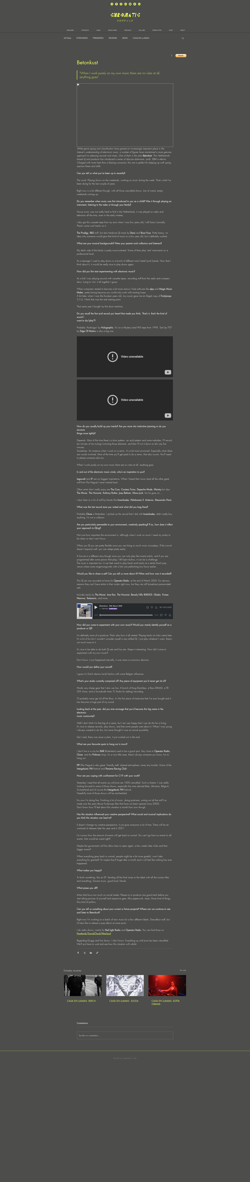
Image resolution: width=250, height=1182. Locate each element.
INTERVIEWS (82, 38)
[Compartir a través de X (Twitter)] (84, 952)
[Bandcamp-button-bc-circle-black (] (125, 4)
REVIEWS (113, 38)
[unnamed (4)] (116, 4)
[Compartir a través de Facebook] (78, 952)
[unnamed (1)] (130, 4)
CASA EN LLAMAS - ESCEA (123, 1000)
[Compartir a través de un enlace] (97, 952)
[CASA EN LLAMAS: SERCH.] (83, 985)
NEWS (125, 38)
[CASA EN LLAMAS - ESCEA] (125, 985)
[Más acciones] (171, 55)
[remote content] (125, 357)
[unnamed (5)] (134, 4)
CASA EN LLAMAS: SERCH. (81, 1000)
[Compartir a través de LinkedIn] (91, 952)
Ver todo (183, 970)
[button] (183, 38)
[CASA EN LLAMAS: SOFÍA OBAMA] (167, 985)
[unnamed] (139, 4)
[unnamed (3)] (121, 4)
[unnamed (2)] (112, 4)
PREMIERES (98, 38)
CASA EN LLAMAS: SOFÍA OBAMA (166, 1002)
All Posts (67, 38)
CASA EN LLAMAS (141, 38)
